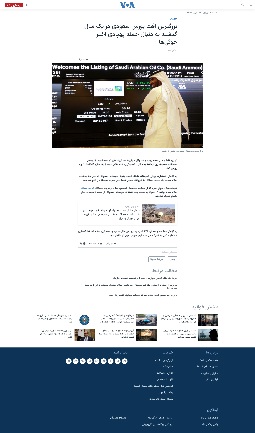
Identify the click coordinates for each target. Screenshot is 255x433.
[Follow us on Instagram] (96, 361)
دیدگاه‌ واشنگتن (117, 418)
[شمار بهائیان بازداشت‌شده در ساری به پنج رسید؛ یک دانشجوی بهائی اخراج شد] (85, 320)
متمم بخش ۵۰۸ (209, 360)
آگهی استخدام (165, 380)
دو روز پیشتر (87, 188)
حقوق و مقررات (209, 373)
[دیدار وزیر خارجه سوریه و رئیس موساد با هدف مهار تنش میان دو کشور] (85, 335)
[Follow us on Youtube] (103, 361)
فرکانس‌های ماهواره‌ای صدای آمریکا (153, 386)
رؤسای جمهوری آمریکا (160, 418)
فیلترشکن (167, 367)
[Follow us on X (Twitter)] (110, 361)
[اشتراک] (68, 361)
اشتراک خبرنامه (165, 373)
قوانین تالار (212, 380)
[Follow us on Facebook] (125, 361)
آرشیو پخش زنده (209, 424)
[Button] (83, 59)
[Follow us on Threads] (90, 361)
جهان (173, 18)
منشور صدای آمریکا (207, 367)
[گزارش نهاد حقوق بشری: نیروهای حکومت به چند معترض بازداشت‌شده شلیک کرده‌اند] (146, 335)
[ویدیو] (27, 5)
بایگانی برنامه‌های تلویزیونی (157, 424)
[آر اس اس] (82, 361)
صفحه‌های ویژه (209, 418)
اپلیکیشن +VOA (164, 360)
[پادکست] (76, 361)
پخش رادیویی (165, 393)
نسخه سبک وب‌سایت (161, 399)
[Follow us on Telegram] (117, 361)
